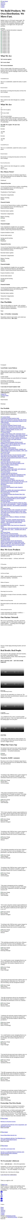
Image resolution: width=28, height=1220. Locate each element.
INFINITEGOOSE (11, 1215)
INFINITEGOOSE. (12, 1217)
